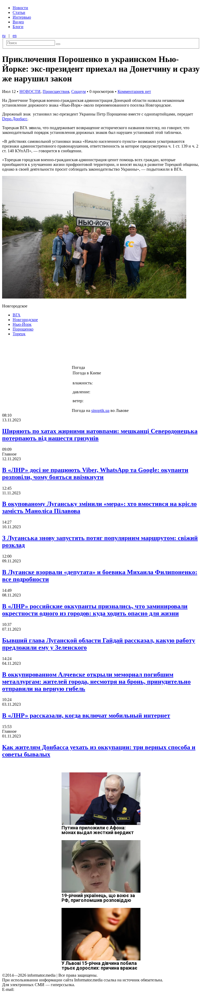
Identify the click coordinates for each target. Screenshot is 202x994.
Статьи (19, 12)
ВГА (17, 315)
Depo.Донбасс (14, 119)
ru (4, 35)
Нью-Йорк (22, 324)
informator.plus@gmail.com (38, 989)
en (15, 35)
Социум (78, 91)
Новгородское (25, 319)
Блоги (18, 26)
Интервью (22, 17)
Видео (18, 22)
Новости (20, 8)
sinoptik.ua (100, 410)
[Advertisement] (85, 352)
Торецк (19, 334)
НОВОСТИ (30, 91)
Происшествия (56, 91)
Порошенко (23, 329)
